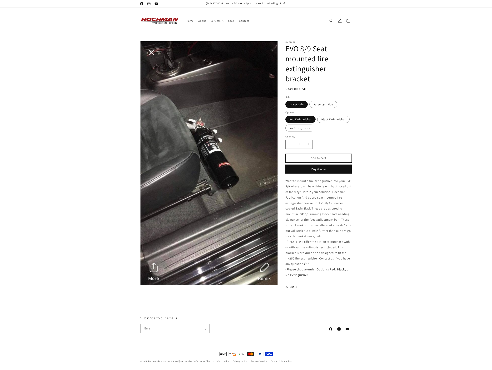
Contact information (281, 361)
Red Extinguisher (300, 119)
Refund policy (222, 361)
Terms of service (259, 361)
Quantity (290, 136)
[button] (217, 21)
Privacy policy (240, 361)
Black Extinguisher (333, 119)
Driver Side (296, 104)
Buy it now (318, 169)
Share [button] (293, 287)
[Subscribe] (205, 328)
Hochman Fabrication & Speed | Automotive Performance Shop (179, 361)
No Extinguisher (299, 128)
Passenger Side (323, 104)
